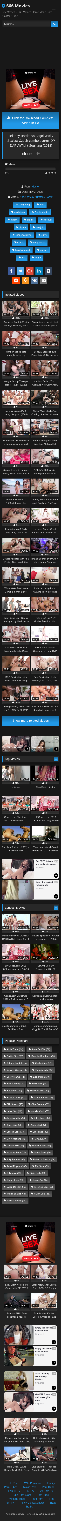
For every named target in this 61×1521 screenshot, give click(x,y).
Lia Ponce (40, 1131)
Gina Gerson (40, 1104)
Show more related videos (30, 720)
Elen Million (41, 1076)
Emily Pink (39, 1083)
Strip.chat (6, 750)
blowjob (39, 227)
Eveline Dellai (39, 1090)
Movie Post (29, 1487)
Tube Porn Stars (21, 1495)
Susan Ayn (40, 1180)
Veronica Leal (43, 1187)
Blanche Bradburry (43, 1056)
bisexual (47, 219)
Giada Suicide (43, 1097)
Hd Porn (13, 1483)
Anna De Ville (41, 1049)
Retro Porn (37, 1498)
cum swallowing (23, 234)
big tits (30, 219)
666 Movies (17, 6)
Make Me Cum (38, 747)
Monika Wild (15, 1145)
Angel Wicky (27, 197)
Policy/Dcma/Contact (32, 1502)
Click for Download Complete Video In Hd (32, 120)
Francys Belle (16, 1097)
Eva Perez (14, 1090)
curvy (44, 234)
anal (42, 204)
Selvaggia (14, 1173)
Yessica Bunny (16, 1200)
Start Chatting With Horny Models (42, 1376)
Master (36, 186)
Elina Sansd (15, 1083)
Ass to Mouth (41, 212)
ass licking (19, 212)
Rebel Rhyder (17, 1166)
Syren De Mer (16, 1187)
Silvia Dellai (38, 1173)
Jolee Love (42, 1118)
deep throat (39, 242)
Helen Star (14, 1111)
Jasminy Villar (16, 1118)
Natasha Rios (41, 1145)
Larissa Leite (16, 1131)
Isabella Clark (40, 1111)
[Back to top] (50, 1511)
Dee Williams (16, 1076)
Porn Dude (48, 1487)
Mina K (40, 1138)
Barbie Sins (15, 1056)
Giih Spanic (15, 1104)
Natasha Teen (16, 1152)
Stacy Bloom (15, 1180)
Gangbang (24, 204)
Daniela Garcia (17, 1070)
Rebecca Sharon (44, 1159)
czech (20, 242)
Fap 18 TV (14, 1491)
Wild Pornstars (32, 1483)
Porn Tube (43, 1495)
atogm (14, 219)
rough (38, 257)
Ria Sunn (42, 1166)
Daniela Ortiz (44, 1070)
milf (23, 257)
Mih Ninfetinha (16, 1138)
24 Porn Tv (46, 1491)
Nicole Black (42, 1152)
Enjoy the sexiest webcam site (45, 883)
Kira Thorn (14, 1125)
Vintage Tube (17, 1498)
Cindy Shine (43, 1063)
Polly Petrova (16, 1159)
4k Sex (30, 1491)
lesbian (43, 250)
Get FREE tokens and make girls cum (13, 747)
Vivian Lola (42, 1193)
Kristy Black (39, 1125)
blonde (22, 227)
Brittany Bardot (44, 197)
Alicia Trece (15, 1049)
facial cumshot (22, 250)
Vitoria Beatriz (16, 1193)
